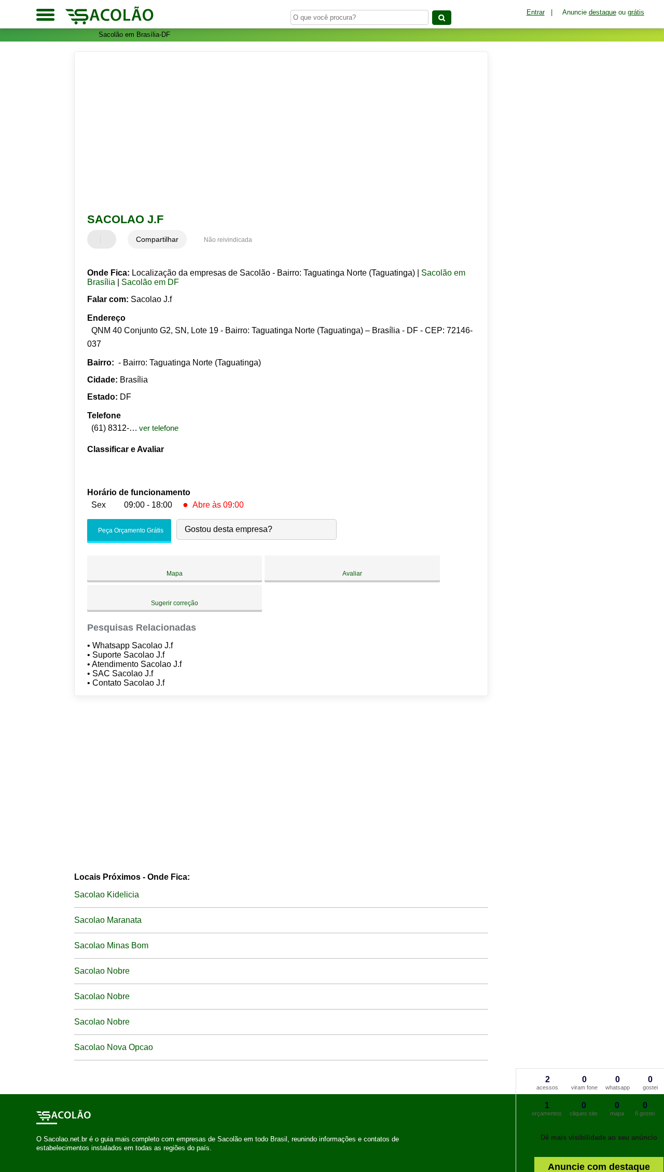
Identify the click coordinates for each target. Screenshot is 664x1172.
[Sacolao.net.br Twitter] (43, 1157)
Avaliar (352, 573)
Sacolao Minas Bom (111, 945)
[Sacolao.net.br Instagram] (48, 1157)
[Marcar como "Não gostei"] (109, 239)
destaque (602, 12)
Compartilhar (157, 239)
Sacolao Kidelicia (106, 894)
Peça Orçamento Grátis (129, 530)
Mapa (175, 573)
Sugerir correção (174, 603)
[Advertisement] (274, 132)
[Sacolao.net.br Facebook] (38, 1157)
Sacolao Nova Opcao (113, 1047)
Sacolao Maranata (108, 920)
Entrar (536, 12)
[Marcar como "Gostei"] (96, 239)
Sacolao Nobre (102, 970)
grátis (636, 12)
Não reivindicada (228, 239)
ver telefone (158, 428)
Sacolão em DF (150, 282)
